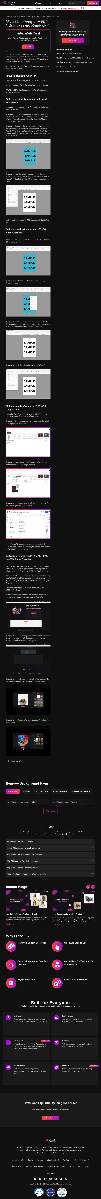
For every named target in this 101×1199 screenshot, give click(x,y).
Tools (72, 1166)
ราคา (50, 3)
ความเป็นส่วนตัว (18, 1160)
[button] (38, 3)
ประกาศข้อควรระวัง (82, 1160)
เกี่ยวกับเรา (67, 1160)
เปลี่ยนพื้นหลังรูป (53, 1160)
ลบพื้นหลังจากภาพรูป (21, 588)
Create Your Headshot (70, 8)
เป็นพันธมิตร (16, 1166)
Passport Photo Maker (34, 1166)
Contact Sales (83, 1166)
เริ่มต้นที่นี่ (28, 47)
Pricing (40, 1160)
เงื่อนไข (30, 1160)
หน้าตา (60, 3)
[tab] (13, 791)
